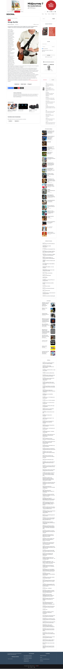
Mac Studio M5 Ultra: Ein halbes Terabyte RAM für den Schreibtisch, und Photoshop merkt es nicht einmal (37, 11)
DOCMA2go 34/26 (26, 661)
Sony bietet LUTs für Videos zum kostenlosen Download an (45, 336)
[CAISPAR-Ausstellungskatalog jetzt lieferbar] (44, 191)
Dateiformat (17, 84)
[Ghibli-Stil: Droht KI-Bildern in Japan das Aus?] (44, 234)
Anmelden (48, 55)
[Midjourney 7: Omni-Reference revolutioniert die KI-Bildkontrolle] (44, 213)
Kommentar (45, 79)
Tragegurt (30, 84)
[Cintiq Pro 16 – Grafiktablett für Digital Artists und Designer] (12, 106)
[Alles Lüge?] (44, 143)
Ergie (46, 110)
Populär (53, 79)
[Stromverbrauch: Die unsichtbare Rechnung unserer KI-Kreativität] (44, 164)
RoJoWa (47, 105)
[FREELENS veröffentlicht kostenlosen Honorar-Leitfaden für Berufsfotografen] (53, 304)
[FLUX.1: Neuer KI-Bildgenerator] (44, 154)
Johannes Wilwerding (11, 24)
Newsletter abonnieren (43, 655)
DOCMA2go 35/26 (26, 659)
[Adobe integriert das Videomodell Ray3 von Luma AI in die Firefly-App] (44, 197)
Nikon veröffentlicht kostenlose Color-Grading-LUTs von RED (46, 325)
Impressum (41, 660)
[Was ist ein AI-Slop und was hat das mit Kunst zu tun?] (44, 207)
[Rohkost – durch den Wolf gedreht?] (34, 106)
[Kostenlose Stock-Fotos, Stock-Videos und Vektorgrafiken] (53, 353)
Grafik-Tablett (23, 84)
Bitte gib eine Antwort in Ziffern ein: (47, 50)
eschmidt (47, 121)
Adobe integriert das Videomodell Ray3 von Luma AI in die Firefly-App (51, 196)
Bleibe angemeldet (45, 48)
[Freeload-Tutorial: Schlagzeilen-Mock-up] (53, 315)
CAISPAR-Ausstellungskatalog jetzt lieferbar (51, 190)
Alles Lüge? (49, 141)
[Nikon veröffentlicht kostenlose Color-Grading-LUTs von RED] (53, 326)
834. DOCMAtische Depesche (28, 655)
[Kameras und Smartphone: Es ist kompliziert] (44, 223)
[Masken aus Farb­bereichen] (53, 310)
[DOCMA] (10, 14)
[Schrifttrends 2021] (53, 342)
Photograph (47, 92)
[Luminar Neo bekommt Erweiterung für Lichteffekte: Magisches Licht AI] (44, 148)
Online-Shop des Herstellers (33, 80)
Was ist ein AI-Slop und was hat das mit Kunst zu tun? (51, 206)
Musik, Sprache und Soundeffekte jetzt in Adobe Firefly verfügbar (50, 185)
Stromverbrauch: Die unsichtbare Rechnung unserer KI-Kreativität (50, 164)
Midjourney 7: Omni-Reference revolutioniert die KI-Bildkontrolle (50, 212)
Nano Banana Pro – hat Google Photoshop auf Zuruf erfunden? (50, 132)
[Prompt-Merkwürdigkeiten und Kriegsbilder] (44, 202)
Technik (13, 18)
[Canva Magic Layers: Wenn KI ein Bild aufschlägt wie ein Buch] (44, 170)
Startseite (9, 18)
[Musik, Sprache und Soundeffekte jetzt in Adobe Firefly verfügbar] (44, 186)
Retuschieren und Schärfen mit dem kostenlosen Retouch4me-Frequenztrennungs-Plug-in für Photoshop (46, 331)
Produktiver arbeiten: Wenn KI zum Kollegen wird (50, 174)
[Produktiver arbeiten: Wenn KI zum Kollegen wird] (44, 175)
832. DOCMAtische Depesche (28, 658)
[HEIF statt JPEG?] (23, 106)
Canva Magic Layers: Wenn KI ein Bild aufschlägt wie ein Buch (50, 169)
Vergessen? (53, 46)
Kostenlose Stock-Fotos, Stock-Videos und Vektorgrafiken (45, 352)
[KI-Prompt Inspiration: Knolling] (44, 218)
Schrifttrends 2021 (44, 340)
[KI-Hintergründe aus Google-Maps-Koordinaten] (44, 159)
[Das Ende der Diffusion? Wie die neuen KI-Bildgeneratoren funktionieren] (44, 138)
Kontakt (41, 657)
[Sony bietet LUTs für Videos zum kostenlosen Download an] (53, 337)
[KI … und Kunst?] (44, 229)
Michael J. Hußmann (48, 87)
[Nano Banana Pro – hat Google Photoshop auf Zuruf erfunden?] (44, 132)
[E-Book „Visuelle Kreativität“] (53, 348)
